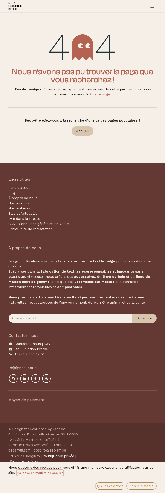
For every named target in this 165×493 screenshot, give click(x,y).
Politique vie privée (58, 456)
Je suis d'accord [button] (141, 486)
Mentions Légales (23, 461)
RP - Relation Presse (31, 349)
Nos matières (19, 208)
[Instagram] (13, 378)
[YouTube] (46, 378)
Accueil (82, 131)
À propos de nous (22, 198)
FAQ (11, 193)
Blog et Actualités (22, 213)
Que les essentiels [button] (110, 486)
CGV (11, 224)
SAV (47, 344)
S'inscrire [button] (144, 318)
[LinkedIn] (24, 378)
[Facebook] (35, 378)
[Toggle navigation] (152, 6)
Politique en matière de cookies (40, 472)
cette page (101, 94)
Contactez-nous (28, 344)
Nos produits (19, 203)
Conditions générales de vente (44, 224)
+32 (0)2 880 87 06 (30, 354)
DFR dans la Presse (24, 219)
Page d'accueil (20, 188)
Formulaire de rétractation (30, 229)
